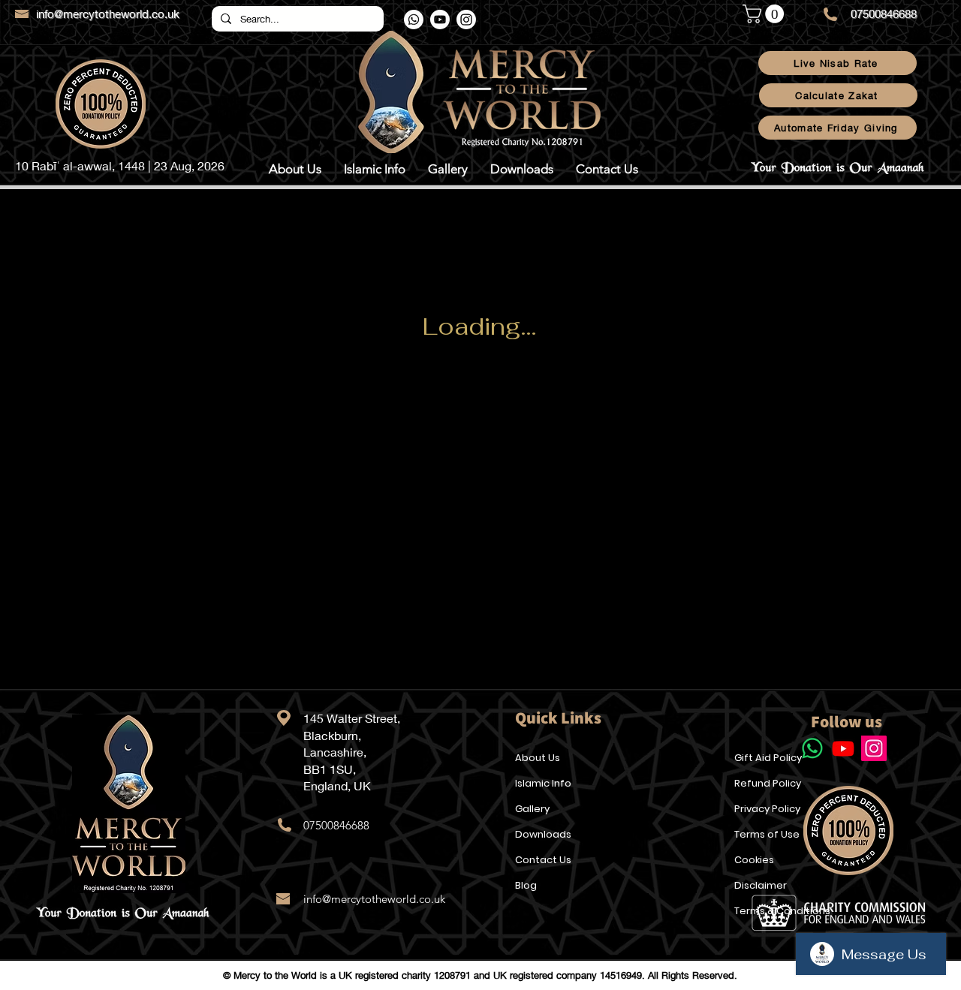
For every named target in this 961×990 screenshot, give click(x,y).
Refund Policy (767, 783)
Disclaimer (760, 885)
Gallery (532, 809)
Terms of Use (767, 834)
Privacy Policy (767, 809)
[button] (765, 14)
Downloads (543, 834)
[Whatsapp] (413, 19)
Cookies (754, 860)
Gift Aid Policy (768, 758)
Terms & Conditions (782, 911)
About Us (537, 758)
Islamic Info (543, 783)
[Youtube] (440, 19)
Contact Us (543, 860)
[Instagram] (466, 19)
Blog (526, 885)
